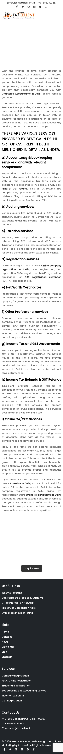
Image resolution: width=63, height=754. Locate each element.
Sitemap (7, 656)
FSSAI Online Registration (16, 680)
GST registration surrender (43, 277)
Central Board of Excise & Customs (22, 598)
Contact (7, 636)
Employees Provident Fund (17, 613)
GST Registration (12, 700)
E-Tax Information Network (18, 603)
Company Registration (15, 675)
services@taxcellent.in (22, 2)
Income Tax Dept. (12, 593)
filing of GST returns (14, 188)
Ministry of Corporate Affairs (19, 608)
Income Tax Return (13, 695)
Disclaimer (8, 646)
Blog (4, 651)
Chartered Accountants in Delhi (21, 93)
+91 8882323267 (47, 2)
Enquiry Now (31, 568)
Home (5, 631)
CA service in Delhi (19, 483)
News (5, 641)
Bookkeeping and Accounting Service (24, 690)
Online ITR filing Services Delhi (43, 495)
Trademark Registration (16, 685)
